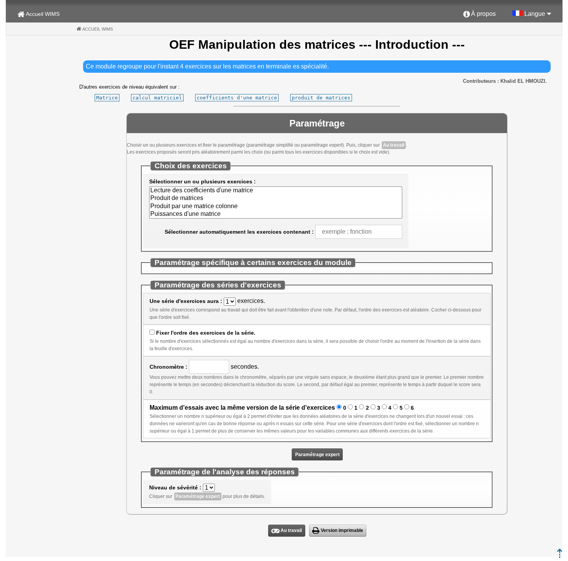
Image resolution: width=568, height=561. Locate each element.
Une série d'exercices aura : (186, 301)
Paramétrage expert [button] (317, 454)
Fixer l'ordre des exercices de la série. (205, 333)
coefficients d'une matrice (237, 98)
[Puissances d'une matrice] (276, 214)
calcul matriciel (157, 98)
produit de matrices (321, 98)
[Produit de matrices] (276, 198)
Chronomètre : (168, 367)
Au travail (393, 145)
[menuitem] (479, 14)
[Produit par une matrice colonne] (276, 206)
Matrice (107, 98)
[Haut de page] (559, 555)
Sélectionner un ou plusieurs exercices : (202, 181)
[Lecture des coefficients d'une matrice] (276, 191)
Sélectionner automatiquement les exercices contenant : (239, 232)
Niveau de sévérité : (175, 487)
